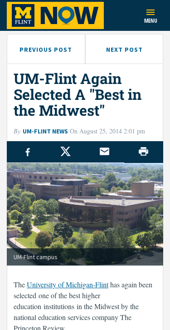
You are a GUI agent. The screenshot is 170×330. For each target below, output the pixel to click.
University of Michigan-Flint (67, 284)
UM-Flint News (45, 131)
